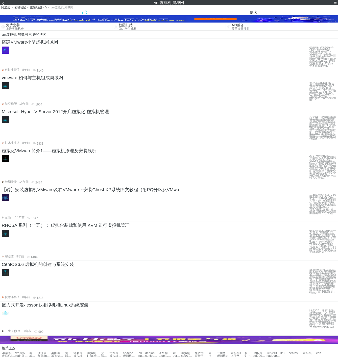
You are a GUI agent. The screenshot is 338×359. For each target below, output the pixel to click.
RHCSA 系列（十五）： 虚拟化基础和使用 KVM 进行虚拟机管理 (66, 225)
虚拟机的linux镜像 (130, 356)
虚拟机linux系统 (237, 353)
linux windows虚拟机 (94, 356)
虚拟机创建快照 (213, 353)
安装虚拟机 (105, 353)
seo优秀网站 (188, 356)
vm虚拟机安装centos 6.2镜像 (22, 353)
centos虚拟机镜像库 (152, 356)
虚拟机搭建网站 (177, 353)
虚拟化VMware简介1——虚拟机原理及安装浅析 (49, 150)
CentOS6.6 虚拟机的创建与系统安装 (38, 264)
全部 (85, 12)
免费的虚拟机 (201, 353)
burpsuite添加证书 (177, 356)
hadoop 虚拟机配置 (273, 356)
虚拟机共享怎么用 (33, 356)
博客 (254, 12)
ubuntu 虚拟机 (141, 353)
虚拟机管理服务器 (80, 356)
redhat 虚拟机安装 (22, 356)
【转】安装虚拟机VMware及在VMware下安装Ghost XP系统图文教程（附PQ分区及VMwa (90, 189)
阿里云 (5, 7)
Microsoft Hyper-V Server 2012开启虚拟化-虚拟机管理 (55, 111)
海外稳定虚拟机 (165, 353)
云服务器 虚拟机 (224, 353)
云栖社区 (20, 7)
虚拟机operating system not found (224, 356)
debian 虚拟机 (152, 353)
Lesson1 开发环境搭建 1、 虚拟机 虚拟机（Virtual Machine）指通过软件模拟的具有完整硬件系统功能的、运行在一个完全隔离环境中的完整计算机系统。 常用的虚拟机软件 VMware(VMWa (322, 318)
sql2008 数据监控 (259, 356)
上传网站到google (237, 356)
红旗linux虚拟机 (44, 356)
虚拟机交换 (94, 353)
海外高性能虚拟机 (105, 356)
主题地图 (36, 7)
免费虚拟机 (69, 353)
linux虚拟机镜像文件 (141, 356)
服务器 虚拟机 (248, 353)
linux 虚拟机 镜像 (284, 353)
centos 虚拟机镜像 (295, 353)
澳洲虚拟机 (44, 353)
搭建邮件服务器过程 (213, 356)
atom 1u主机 (165, 356)
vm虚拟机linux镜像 (8, 353)
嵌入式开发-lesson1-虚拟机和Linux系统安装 (45, 305)
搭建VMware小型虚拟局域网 (30, 42)
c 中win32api (248, 356)
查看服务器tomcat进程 (201, 356)
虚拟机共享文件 (188, 353)
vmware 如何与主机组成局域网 (32, 77)
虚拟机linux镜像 (273, 353)
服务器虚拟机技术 (69, 356)
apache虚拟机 (130, 353)
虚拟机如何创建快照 (58, 356)
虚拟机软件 (33, 353)
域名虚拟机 (80, 353)
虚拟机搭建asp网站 (116, 356)
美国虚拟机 (58, 353)
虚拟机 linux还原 (8, 356)
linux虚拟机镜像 (259, 353)
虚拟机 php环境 (309, 353)
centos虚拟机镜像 (320, 353)
